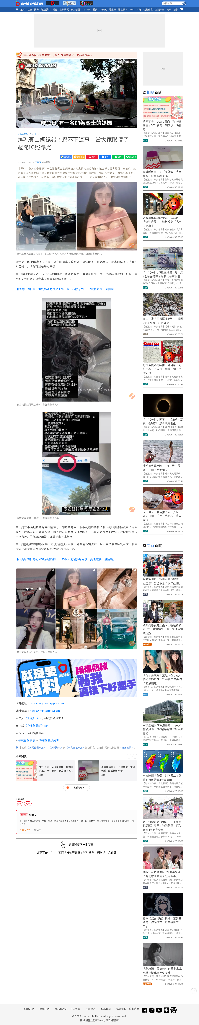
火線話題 (76, 9)
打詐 (139, 9)
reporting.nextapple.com (47, 703)
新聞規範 (75, 1009)
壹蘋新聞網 (23, 134)
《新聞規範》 (56, 747)
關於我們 (29, 1009)
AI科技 (103, 9)
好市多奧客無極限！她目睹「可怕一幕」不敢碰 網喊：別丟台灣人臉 (162, 369)
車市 (132, 9)
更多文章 (37, 830)
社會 (29, 9)
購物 (176, 9)
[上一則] (129, 756)
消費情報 (121, 1009)
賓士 (28, 803)
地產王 (112, 9)
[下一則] (135, 756)
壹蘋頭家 (160, 9)
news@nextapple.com (45, 711)
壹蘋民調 (64, 9)
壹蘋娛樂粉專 (26, 740)
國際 (36, 9)
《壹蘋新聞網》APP (37, 725)
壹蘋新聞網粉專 (49, 740)
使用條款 (91, 1009)
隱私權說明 (60, 1009)
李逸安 (38, 162)
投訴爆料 (106, 1009)
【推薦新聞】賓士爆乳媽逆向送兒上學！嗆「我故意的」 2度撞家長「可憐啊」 (66, 289)
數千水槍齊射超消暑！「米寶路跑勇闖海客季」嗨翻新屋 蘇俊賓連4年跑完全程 (162, 826)
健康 (169, 9)
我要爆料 (91, 157)
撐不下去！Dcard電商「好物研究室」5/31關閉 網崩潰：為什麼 (162, 125)
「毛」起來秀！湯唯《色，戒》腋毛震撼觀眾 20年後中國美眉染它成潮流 (162, 679)
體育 (55, 9)
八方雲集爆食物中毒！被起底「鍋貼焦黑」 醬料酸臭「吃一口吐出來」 (162, 222)
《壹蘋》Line (32, 718)
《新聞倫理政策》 (36, 747)
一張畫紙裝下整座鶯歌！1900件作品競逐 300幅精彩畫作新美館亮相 (163, 729)
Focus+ (87, 9)
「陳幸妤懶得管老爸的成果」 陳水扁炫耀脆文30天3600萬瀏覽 (60, 55)
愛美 (95, 9)
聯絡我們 (45, 1009)
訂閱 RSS (26, 830)
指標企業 (148, 9)
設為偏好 (65, 157)
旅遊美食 (123, 9)
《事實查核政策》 (75, 747)
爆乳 (19, 803)
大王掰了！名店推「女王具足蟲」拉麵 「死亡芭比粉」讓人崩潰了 (162, 516)
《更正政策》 (126, 747)
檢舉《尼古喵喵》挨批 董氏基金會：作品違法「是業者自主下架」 (162, 922)
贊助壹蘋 (78, 157)
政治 (22, 9)
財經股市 (45, 9)
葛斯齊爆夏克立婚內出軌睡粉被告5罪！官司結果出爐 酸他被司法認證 (163, 629)
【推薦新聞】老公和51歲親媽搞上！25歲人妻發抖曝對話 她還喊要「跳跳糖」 (66, 559)
